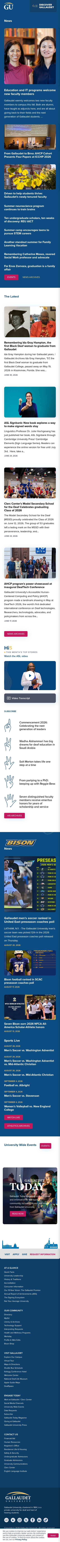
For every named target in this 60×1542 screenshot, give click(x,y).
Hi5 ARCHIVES (14, 815)
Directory (8, 1314)
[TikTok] (46, 1520)
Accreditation (9, 1283)
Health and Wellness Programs (17, 1332)
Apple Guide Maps (12, 1382)
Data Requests (10, 1410)
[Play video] (30, 675)
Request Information (42, 1254)
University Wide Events (14, 1406)
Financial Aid (9, 1438)
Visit (7, 1254)
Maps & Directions (12, 1364)
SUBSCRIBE (10, 711)
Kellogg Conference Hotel (15, 1371)
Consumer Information (13, 1286)
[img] (30, 136)
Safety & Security (11, 1453)
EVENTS (11, 277)
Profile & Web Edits (12, 1340)
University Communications (16, 1463)
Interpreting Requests (13, 1329)
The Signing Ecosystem (14, 1297)
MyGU (6, 1318)
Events (45, 1145)
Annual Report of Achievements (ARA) (20, 1293)
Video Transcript (21, 698)
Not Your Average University (16, 1301)
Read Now (18, 1213)
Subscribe (8, 1414)
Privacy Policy (21, 1539)
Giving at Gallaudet (12, 1421)
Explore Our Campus (13, 1357)
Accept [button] (53, 1535)
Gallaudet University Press (15, 1425)
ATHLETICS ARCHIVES (18, 1125)
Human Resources (12, 1442)
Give (24, 1254)
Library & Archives (12, 1321)
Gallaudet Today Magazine (15, 1417)
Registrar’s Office (11, 1445)
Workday (8, 1336)
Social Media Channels (14, 1403)
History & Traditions (12, 1279)
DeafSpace (9, 1386)
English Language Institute (15, 1471)
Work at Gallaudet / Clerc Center (18, 1399)
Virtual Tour (9, 1360)
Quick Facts (9, 1272)
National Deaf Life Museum (15, 1378)
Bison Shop (9, 1343)
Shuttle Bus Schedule (13, 1368)
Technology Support (12, 1325)
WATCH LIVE (15, 1118)
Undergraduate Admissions (16, 1456)
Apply (16, 1254)
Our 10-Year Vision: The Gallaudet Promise (22, 1290)
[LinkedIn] (39, 1520)
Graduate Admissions (13, 1460)
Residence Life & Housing (15, 1449)
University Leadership (13, 1275)
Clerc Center (9, 1467)
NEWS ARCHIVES (31, 277)
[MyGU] (6, 1520)
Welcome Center (11, 1375)
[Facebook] (32, 1520)
